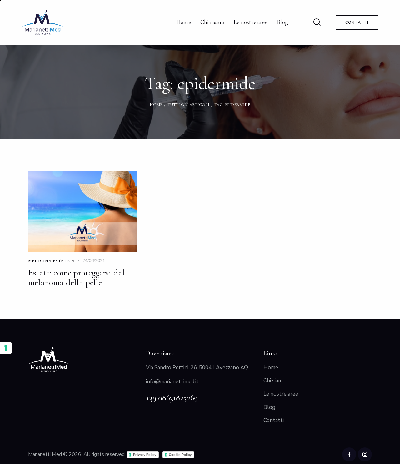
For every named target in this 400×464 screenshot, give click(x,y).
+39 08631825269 (172, 397)
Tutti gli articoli (188, 104)
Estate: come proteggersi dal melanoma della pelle (76, 278)
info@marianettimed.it (172, 381)
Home (156, 104)
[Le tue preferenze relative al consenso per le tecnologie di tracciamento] (6, 348)
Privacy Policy (144, 454)
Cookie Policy (180, 454)
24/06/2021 (93, 261)
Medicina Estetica (51, 260)
